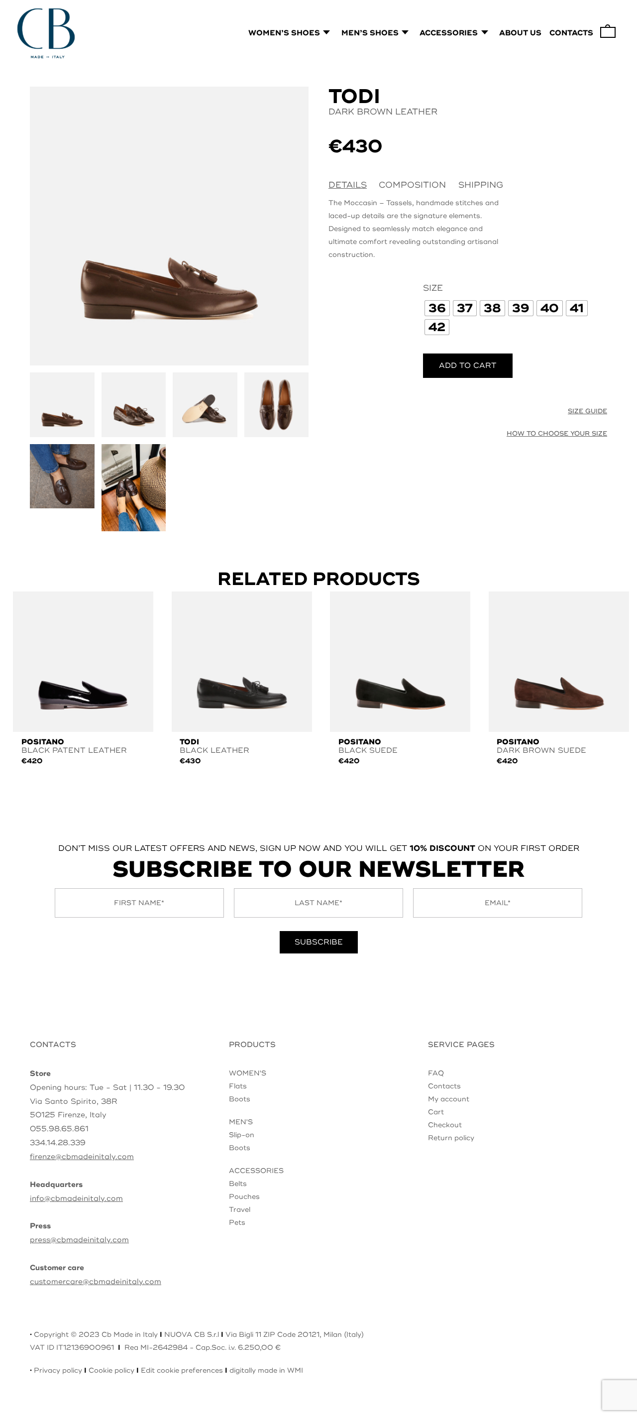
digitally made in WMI (266, 1370)
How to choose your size (557, 434)
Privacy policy (58, 1370)
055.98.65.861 (59, 1129)
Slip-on (241, 1135)
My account (448, 1099)
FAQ (436, 1073)
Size (433, 288)
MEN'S (241, 1122)
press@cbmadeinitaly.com (79, 1240)
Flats (238, 1086)
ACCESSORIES (256, 1171)
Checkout (445, 1125)
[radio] (437, 308)
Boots (239, 1099)
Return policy (451, 1138)
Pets (237, 1222)
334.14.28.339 (58, 1143)
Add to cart (468, 365)
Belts (238, 1184)
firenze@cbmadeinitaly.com (82, 1157)
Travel (239, 1209)
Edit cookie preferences (182, 1370)
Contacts (444, 1086)
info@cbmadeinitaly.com (76, 1198)
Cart (436, 1112)
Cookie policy (111, 1370)
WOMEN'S (247, 1073)
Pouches (244, 1196)
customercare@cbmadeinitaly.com (95, 1282)
